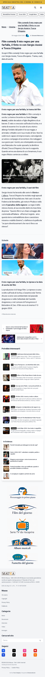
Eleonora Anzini (31, 672)
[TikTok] (14, 655)
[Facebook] (3, 650)
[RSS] (35, 655)
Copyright (4, 598)
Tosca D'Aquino (8, 256)
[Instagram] (24, 650)
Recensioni (5, 619)
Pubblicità (4, 606)
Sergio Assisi (8, 273)
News (4, 27)
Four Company (17, 672)
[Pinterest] (24, 655)
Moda (42, 14)
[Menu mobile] (41, 7)
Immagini (4, 630)
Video (3, 627)
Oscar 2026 (22, 14)
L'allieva (5, 195)
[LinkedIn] (3, 655)
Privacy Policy (6, 602)
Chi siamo (5, 595)
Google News (33, 14)
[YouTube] (35, 650)
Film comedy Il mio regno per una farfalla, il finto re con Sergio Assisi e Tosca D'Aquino (30, 27)
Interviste (4, 623)
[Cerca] (35, 7)
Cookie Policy (15, 667)
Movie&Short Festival (9, 14)
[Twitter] (14, 650)
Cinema (12, 27)
